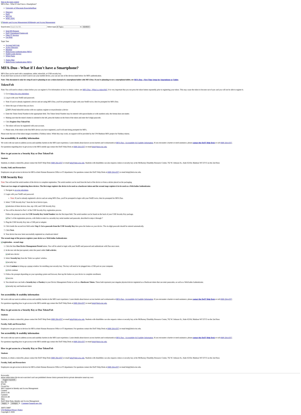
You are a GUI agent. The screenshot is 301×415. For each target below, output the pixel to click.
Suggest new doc (35, 403)
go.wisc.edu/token (21, 190)
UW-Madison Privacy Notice (12, 410)
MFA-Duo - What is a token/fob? (95, 90)
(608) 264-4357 (226, 143)
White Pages (10, 56)
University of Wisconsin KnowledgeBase (21, 8)
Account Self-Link (13, 45)
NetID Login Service (13, 54)
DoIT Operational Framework (17, 33)
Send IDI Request (12, 31)
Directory (9, 12)
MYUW (9, 16)
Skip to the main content (10, 2)
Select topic (52, 27)
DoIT (8, 14)
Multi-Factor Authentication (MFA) (19, 52)
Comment (25, 403)
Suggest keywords (9, 380)
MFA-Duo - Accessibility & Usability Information (134, 143)
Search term (5, 27)
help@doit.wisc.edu (99, 147)
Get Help (9, 37)
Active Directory (12, 47)
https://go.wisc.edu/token (19, 94)
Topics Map (10, 60)
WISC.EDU (10, 18)
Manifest (9, 50)
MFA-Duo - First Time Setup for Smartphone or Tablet (156, 80)
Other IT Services (12, 35)
